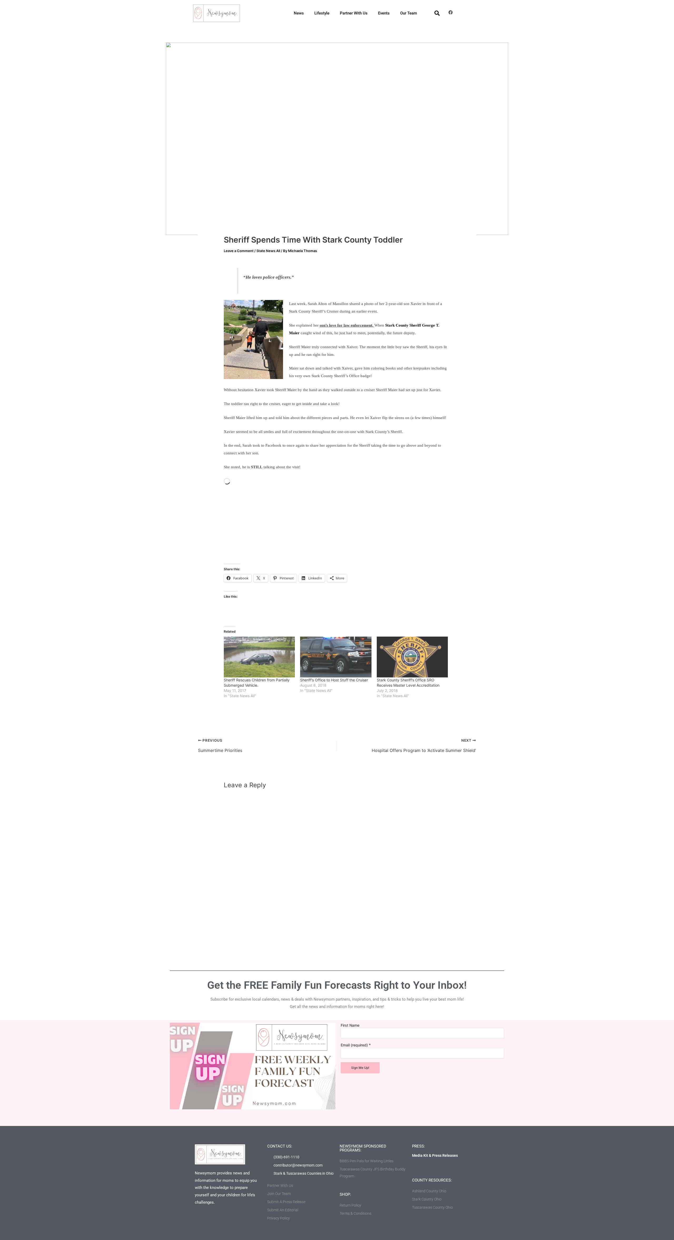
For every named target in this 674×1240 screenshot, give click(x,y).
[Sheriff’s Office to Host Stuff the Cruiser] (335, 657)
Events (384, 13)
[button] (437, 13)
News (299, 13)
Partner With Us (354, 13)
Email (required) (356, 1045)
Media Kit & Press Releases (435, 1155)
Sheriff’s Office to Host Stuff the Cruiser (334, 680)
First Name (350, 1025)
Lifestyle (321, 13)
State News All (268, 251)
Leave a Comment (239, 251)
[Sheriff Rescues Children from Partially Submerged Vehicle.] (259, 657)
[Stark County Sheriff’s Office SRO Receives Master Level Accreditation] (412, 657)
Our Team (408, 13)
